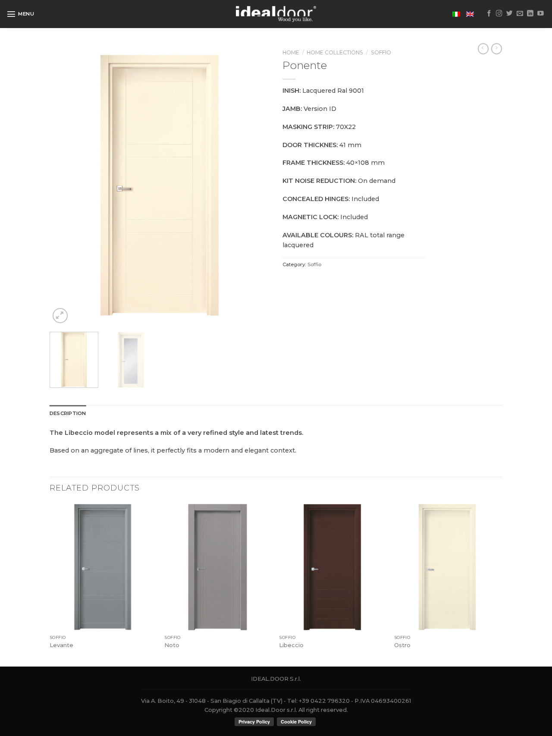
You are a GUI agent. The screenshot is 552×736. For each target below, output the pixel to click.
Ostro (402, 645)
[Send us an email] (520, 13)
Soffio (381, 52)
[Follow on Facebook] (489, 13)
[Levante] (103, 567)
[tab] (68, 413)
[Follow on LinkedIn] (530, 13)
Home (290, 52)
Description (68, 413)
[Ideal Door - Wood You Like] (276, 14)
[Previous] (64, 185)
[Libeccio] (332, 567)
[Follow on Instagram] (499, 13)
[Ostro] (447, 567)
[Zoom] (60, 315)
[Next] (254, 185)
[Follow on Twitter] (509, 13)
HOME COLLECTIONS (335, 52)
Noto (171, 645)
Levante (61, 645)
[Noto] (217, 567)
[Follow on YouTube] (540, 13)
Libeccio (291, 645)
